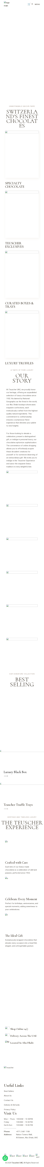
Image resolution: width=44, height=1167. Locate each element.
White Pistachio (22, 554)
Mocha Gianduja (22, 655)
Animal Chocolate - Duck (19, 524)
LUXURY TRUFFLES (19, 363)
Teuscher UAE (17, 1163)
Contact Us (8, 1100)
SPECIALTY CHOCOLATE (14, 185)
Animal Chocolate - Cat (22, 488)
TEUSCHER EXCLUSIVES (14, 245)
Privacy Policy (9, 1109)
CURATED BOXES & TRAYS (19, 305)
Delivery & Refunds (12, 1105)
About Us (7, 1095)
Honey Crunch (22, 621)
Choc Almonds (22, 588)
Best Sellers (9, 1091)
